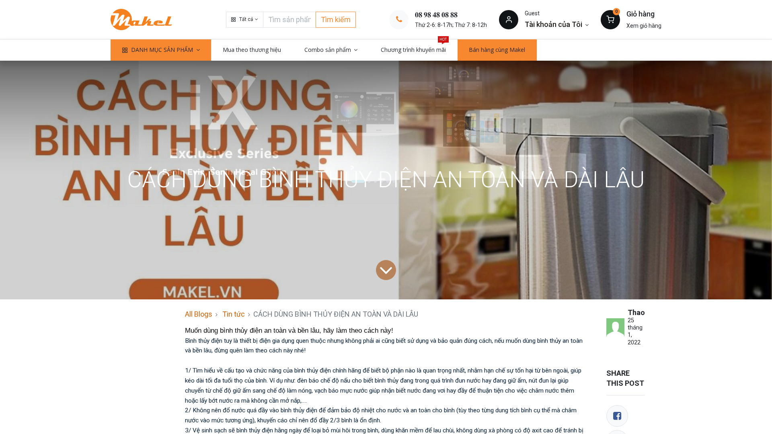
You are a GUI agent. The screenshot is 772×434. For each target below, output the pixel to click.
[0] (610, 19)
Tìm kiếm (336, 19)
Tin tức (233, 314)
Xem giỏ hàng (643, 26)
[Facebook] (617, 416)
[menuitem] (252, 49)
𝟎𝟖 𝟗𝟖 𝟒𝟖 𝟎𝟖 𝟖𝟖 (436, 14)
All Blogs (198, 314)
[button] (244, 20)
